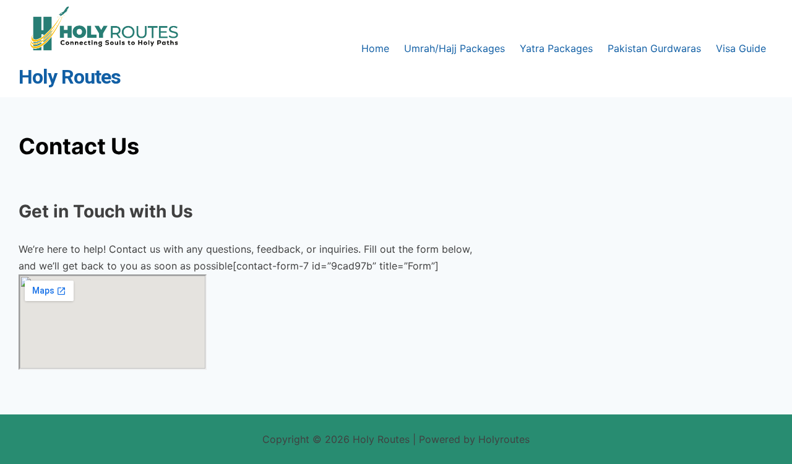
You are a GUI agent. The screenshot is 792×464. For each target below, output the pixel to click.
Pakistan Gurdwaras (654, 48)
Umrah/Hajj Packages (454, 48)
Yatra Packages (556, 48)
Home (375, 48)
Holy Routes (70, 77)
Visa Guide (741, 48)
